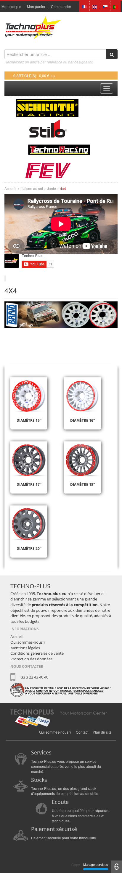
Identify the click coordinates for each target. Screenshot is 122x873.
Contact (82, 731)
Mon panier (36, 6)
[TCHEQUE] (105, 6)
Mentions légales (25, 648)
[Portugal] (115, 6)
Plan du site (102, 731)
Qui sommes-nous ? (27, 642)
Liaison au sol (31, 188)
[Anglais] (94, 6)
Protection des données (31, 659)
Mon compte (11, 6)
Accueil (10, 188)
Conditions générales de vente (37, 653)
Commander (61, 6)
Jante (51, 188)
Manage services (95, 864)
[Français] (84, 6)
